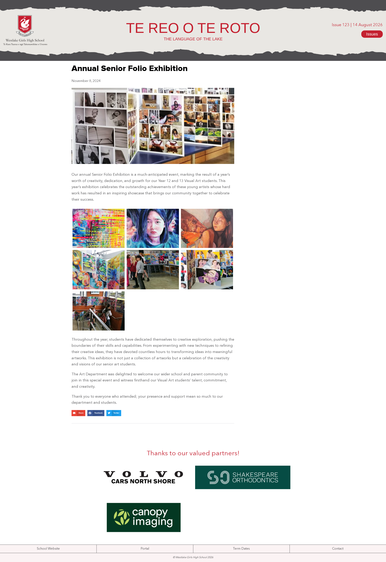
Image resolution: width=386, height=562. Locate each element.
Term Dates (241, 548)
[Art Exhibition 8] (99, 228)
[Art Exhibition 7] (153, 228)
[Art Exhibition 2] (99, 311)
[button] (78, 413)
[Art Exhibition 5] (99, 269)
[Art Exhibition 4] (153, 269)
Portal (145, 548)
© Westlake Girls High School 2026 (193, 557)
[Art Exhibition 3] (207, 269)
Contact (337, 548)
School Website (48, 548)
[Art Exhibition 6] (207, 228)
